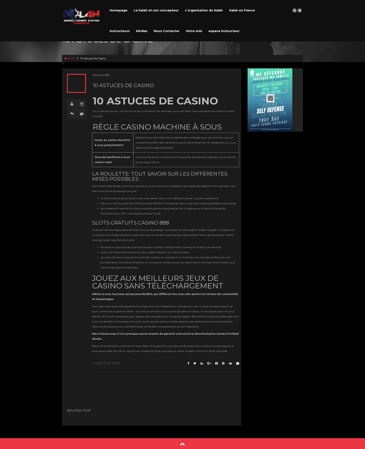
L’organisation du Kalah (204, 10)
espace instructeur (224, 31)
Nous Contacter (167, 31)
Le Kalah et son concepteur (156, 10)
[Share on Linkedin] (201, 363)
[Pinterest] (223, 363)
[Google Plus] (209, 363)
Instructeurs (120, 31)
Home (71, 58)
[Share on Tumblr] (216, 363)
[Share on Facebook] (188, 363)
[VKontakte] (230, 363)
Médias (141, 31)
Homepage (118, 10)
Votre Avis (194, 31)
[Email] (237, 363)
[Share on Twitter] (194, 363)
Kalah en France (242, 10)
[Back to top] (182, 444)
